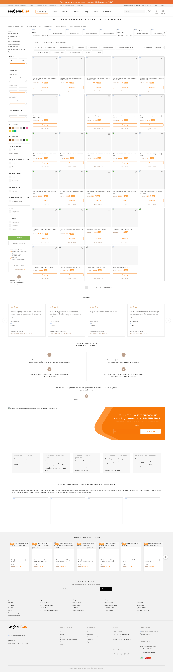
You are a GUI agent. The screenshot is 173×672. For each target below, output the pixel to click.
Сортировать (157, 48)
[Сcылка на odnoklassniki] (118, 654)
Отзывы (62, 647)
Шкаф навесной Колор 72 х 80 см (122, 267)
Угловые (11, 605)
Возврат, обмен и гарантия (68, 639)
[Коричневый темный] (10, 128)
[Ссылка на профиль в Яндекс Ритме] (128, 654)
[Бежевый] (18, 128)
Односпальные (45, 602)
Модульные (140, 605)
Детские (75, 608)
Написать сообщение (148, 652)
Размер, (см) (13, 70)
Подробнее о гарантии (112, 470)
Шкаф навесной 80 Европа (98, 333)
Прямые (10, 602)
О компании (31, 6)
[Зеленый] (13, 131)
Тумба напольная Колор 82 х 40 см (70, 267)
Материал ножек (14, 187)
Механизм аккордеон (15, 613)
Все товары (43, 12)
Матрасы (76, 12)
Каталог (63, 632)
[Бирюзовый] (15, 131)
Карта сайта (91, 642)
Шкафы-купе (109, 602)
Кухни (96, 12)
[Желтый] (10, 131)
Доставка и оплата (42, 6)
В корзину (45, 87)
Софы (10, 610)
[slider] (9, 63)
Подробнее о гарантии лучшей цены (55, 469)
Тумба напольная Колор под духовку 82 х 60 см (71, 230)
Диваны (54, 12)
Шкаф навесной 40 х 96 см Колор (60, 333)
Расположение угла (15, 198)
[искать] (143, 11)
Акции (62, 6)
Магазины (90, 634)
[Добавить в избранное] (55, 58)
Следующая (107, 287)
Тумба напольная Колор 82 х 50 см (43, 267)
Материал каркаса (15, 173)
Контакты (80, 6)
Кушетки (11, 608)
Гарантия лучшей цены (94, 637)
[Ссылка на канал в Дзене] (125, 654)
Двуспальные (44, 608)
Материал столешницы (16, 160)
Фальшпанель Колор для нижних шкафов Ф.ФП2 (98, 116)
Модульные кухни (14, 36)
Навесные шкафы (14, 44)
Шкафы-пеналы (13, 47)
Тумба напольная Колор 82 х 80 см (96, 229)
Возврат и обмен (53, 6)
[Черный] (24, 128)
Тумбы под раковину (47, 42)
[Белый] (15, 128)
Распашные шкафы (111, 605)
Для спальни (109, 610)
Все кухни (11, 31)
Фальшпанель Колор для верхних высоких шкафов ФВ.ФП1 (45, 78)
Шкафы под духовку (61, 42)
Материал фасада (15, 146)
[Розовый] (27, 128)
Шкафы (86, 12)
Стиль (11, 208)
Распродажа (107, 12)
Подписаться (106, 589)
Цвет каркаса (13, 136)
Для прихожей (109, 608)
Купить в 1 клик (45, 91)
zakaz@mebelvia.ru (119, 637)
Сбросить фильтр (19, 243)
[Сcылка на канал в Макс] (121, 654)
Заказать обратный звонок (131, 6)
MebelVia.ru (16, 490)
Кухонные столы (142, 608)
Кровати (65, 12)
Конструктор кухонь (14, 39)
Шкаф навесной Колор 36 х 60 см (96, 267)
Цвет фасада (13, 124)
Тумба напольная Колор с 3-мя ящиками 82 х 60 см (151, 192)
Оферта (62, 644)
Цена (12, 56)
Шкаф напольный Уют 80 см (138, 333)
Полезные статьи (70, 6)
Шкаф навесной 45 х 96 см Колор (21, 333)
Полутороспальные (46, 605)
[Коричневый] (13, 128)
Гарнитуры (140, 602)
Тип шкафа (12, 218)
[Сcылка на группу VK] (114, 654)
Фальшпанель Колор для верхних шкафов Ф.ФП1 (124, 154)
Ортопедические (14, 615)
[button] (164, 33)
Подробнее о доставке (83, 470)
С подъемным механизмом (49, 610)
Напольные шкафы (14, 41)
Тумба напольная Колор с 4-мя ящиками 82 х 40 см (44, 230)
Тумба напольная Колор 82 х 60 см (123, 229)
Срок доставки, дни (15, 110)
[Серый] (21, 128)
